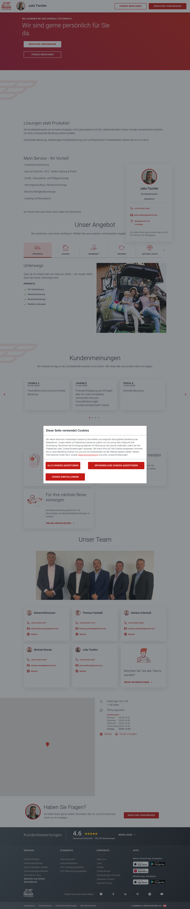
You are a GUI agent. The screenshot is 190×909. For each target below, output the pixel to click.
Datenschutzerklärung (88, 455)
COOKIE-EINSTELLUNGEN (65, 477)
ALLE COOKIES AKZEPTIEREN (62, 465)
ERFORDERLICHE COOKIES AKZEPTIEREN (116, 465)
